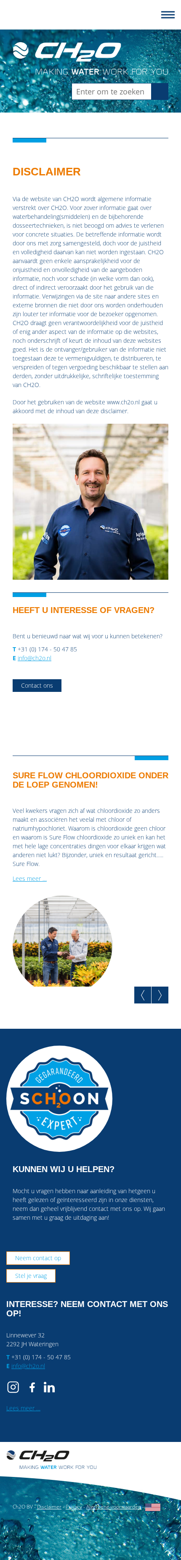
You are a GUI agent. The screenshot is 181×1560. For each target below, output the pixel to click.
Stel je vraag (31, 1276)
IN (49, 1387)
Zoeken (162, 91)
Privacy (74, 1506)
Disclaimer (49, 1506)
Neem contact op (38, 1258)
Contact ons (37, 685)
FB (32, 1387)
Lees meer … (30, 878)
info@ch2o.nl (34, 658)
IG (14, 1387)
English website (152, 1507)
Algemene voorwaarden (113, 1506)
